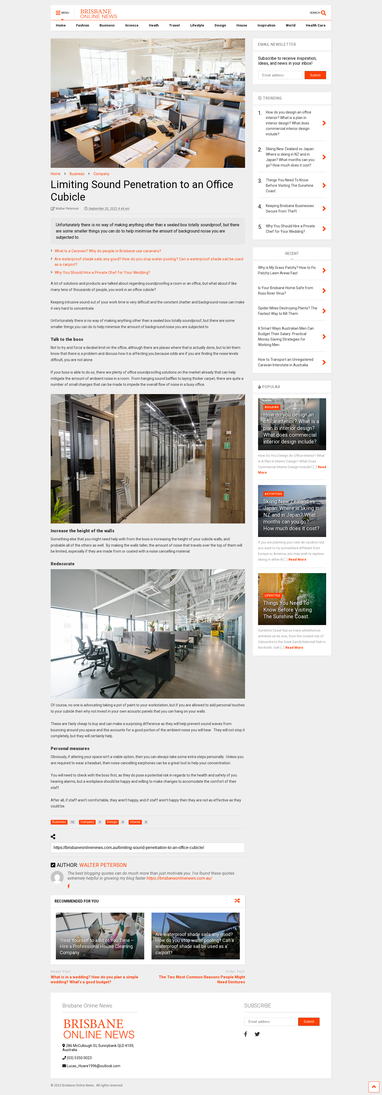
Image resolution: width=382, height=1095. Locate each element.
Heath (154, 25)
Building (272, 407)
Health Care (316, 25)
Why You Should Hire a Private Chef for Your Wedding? (103, 272)
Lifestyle (197, 25)
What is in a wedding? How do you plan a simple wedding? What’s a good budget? (94, 980)
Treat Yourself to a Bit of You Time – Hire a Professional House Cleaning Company (97, 946)
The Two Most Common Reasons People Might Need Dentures (202, 980)
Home (61, 25)
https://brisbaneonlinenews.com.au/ (179, 878)
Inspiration (266, 25)
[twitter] (257, 1034)
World (290, 25)
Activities (273, 494)
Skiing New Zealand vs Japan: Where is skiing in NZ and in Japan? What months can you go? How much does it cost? (291, 515)
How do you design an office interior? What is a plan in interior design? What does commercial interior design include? (291, 428)
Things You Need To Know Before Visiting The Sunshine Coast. (287, 610)
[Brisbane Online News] (96, 16)
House (241, 25)
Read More (297, 559)
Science (132, 25)
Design (220, 25)
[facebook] (245, 1034)
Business (107, 25)
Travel (174, 25)
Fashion (82, 25)
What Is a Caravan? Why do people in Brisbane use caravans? (108, 251)
